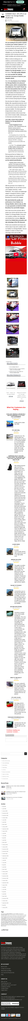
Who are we (4, 981)
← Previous (7, 361)
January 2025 (4, 826)
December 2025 (5, 813)
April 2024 (4, 840)
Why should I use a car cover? (8, 985)
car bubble (7, 913)
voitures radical (15, 921)
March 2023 (4, 869)
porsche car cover (21, 917)
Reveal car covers (5, 776)
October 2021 (4, 900)
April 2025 (4, 822)
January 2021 (4, 907)
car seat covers (19, 920)
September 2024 (5, 828)
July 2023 (4, 860)
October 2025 (4, 817)
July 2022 (4, 887)
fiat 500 (19, 921)
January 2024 (4, 846)
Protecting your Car (6, 983)
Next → (11, 361)
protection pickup (16, 923)
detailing (11, 923)
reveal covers (7, 924)
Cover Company (13, 124)
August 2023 (4, 858)
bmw (2, 923)
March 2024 (4, 842)
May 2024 (4, 837)
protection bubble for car (19, 919)
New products (4, 765)
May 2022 (4, 891)
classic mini (7, 921)
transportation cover (4, 919)
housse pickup (22, 923)
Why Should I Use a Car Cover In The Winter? (14, 797)
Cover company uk (4, 917)
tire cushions (10, 920)
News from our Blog (6, 970)
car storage (15, 920)
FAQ (2, 974)
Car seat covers (5, 778)
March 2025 (4, 824)
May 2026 (4, 806)
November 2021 (5, 898)
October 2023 (4, 853)
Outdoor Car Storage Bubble (13, 70)
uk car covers (10, 917)
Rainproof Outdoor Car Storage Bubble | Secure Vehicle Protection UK (21, 395)
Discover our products (15, 21)
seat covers (15, 922)
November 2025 (5, 815)
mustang (22, 918)
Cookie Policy (4, 988)
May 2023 (4, 864)
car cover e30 (18, 918)
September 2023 (5, 855)
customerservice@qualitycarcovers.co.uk (11, 999)
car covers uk (15, 917)
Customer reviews (5, 986)
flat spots (10, 921)
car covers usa (12, 918)
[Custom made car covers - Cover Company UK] (8, 9)
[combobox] (14, 753)
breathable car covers (8, 922)
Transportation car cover (5, 918)
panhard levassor (20, 922)
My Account (4, 966)
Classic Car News (5, 774)
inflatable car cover (12, 913)
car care (24, 922)
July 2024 (4, 833)
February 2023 (5, 871)
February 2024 (5, 844)
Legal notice (4, 990)
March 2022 (4, 896)
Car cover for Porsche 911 (7, 972)
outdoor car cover (19, 913)
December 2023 (5, 849)
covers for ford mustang (22, 924)
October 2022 (4, 880)
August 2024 (4, 831)
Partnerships (4, 767)
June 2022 (4, 889)
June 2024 (4, 835)
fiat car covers (3, 925)
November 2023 (5, 851)
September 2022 (5, 882)
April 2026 (4, 808)
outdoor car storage (11, 919)
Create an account (5, 968)
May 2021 (4, 905)
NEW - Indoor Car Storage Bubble (10, 393)
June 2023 (4, 862)
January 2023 (4, 873)
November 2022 (5, 878)
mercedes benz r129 (6, 923)
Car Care (8, 21)
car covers (3, 913)
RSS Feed (5, 930)
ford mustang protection (14, 924)
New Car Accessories (6, 760)
